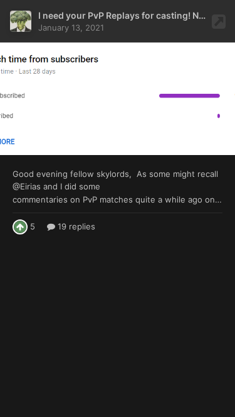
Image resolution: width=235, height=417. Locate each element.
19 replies (75, 226)
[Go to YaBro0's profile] (20, 21)
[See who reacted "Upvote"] (20, 226)
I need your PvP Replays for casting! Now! (126, 15)
